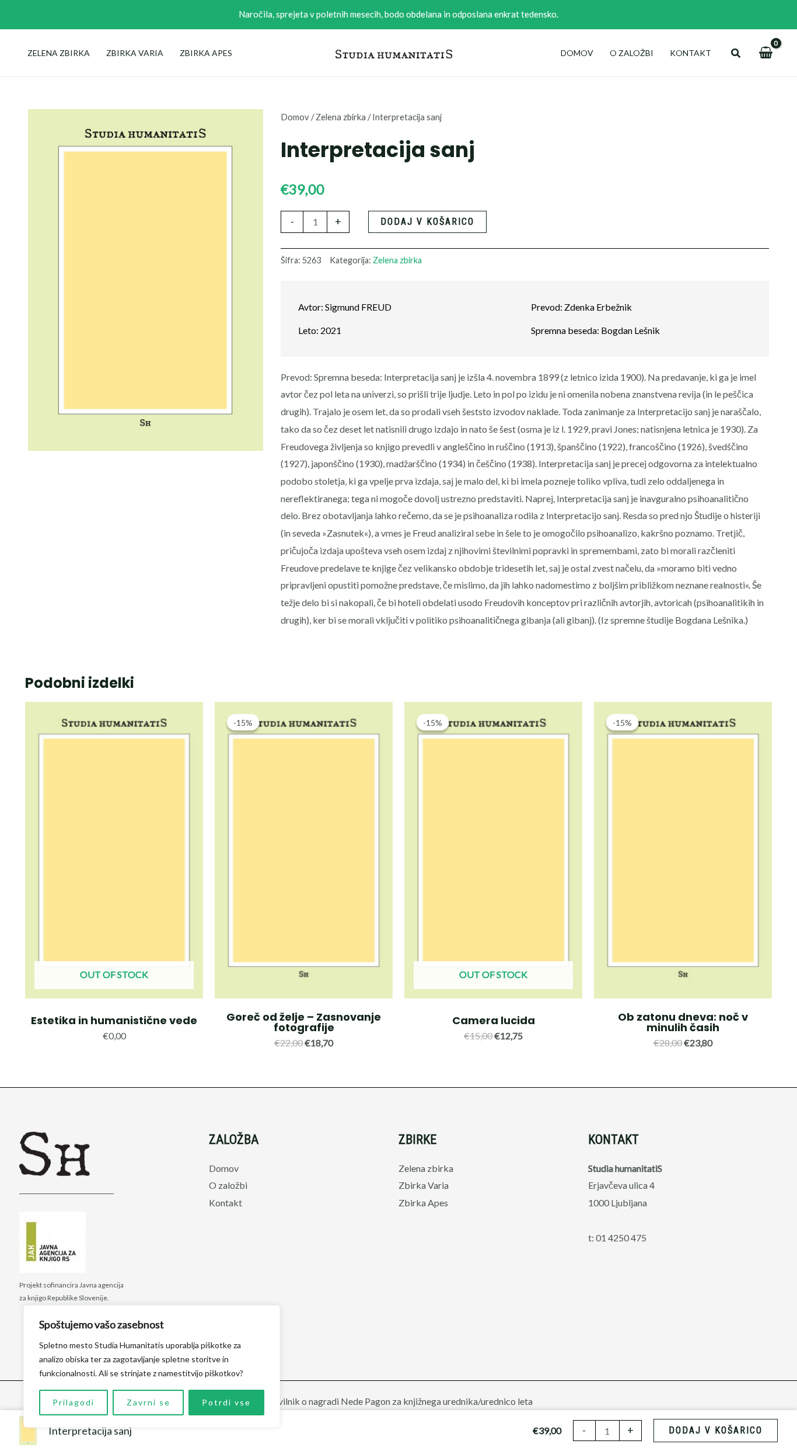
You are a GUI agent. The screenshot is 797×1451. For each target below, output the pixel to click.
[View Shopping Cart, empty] (765, 52)
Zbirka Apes (206, 53)
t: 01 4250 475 (617, 1237)
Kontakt (690, 53)
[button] (736, 53)
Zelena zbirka (58, 53)
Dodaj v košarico (427, 221)
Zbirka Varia (134, 53)
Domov (577, 53)
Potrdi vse (226, 1402)
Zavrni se (148, 1402)
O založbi (631, 53)
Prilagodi (74, 1402)
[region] (151, 1366)
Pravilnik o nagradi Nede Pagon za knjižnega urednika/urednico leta (398, 1401)
